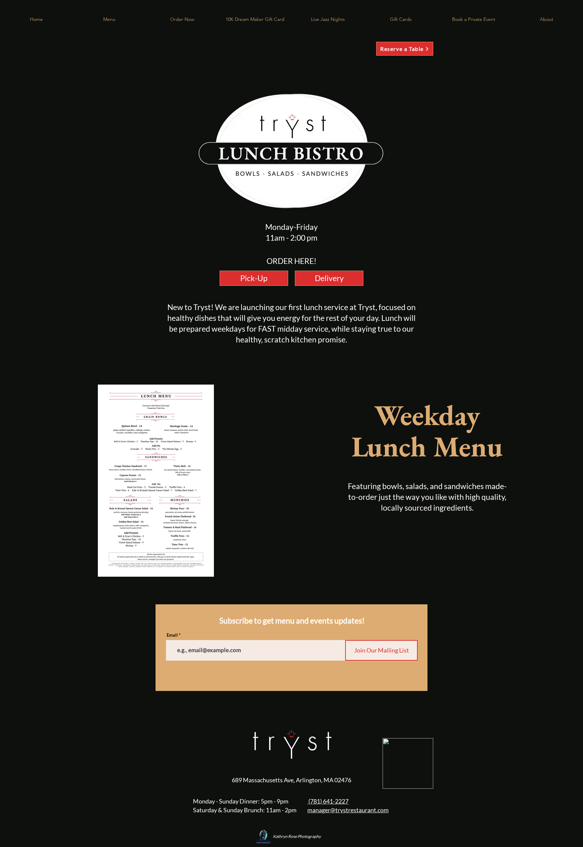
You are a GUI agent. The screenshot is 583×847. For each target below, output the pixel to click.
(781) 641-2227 (328, 801)
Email (172, 635)
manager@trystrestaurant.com (348, 810)
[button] (182, 19)
